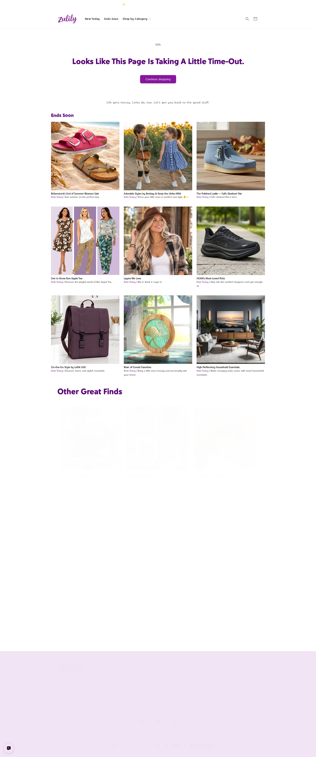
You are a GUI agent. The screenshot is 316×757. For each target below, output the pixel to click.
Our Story (104, 675)
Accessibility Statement (153, 712)
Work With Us (191, 667)
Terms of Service (108, 692)
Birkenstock (68, 556)
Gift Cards (227, 694)
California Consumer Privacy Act (115, 684)
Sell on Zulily (188, 681)
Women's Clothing (73, 475)
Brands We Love (230, 675)
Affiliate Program (190, 675)
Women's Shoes (139, 475)
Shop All (226, 688)
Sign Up (253, 4)
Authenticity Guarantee (154, 694)
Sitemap (103, 704)
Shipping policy (143, 752)
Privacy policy (103, 752)
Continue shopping (158, 79)
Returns (144, 706)
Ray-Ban (133, 556)
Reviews (226, 681)
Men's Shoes (69, 632)
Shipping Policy (148, 700)
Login (241, 4)
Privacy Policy (106, 698)
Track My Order (148, 688)
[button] (137, 19)
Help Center (146, 675)
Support (145, 667)
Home (199, 556)
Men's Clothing (138, 632)
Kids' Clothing (205, 632)
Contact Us (146, 681)
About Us (105, 667)
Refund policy (84, 752)
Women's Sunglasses (210, 475)
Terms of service (123, 752)
